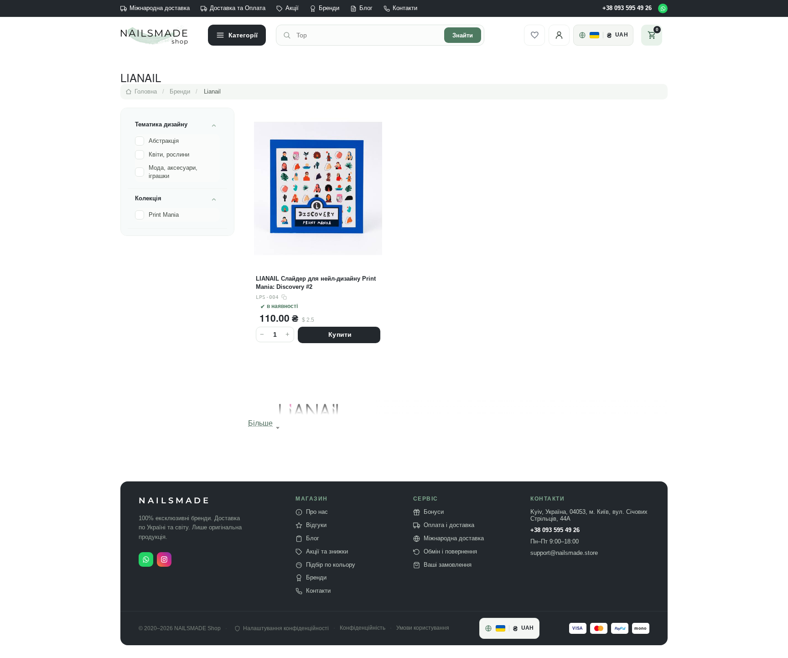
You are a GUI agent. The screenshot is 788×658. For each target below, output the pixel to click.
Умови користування (422, 628)
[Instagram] (164, 559)
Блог (366, 8)
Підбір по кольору (330, 565)
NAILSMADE (175, 501)
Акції (292, 8)
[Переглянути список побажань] (534, 35)
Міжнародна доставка (160, 8)
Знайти (462, 35)
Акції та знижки (327, 551)
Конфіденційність (362, 628)
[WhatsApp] (663, 8)
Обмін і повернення (450, 551)
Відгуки (316, 525)
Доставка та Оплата (237, 8)
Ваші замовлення (448, 565)
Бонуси (434, 512)
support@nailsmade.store (564, 553)
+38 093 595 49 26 (627, 8)
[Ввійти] (559, 35)
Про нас (317, 512)
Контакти (405, 8)
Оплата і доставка (449, 525)
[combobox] (367, 35)
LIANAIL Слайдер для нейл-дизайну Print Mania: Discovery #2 (316, 282)
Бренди (329, 8)
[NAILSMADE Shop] (159, 35)
